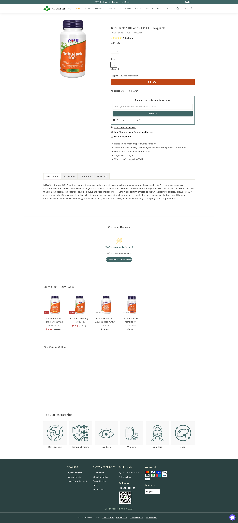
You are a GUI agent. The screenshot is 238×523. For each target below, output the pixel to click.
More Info (102, 176)
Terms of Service (136, 518)
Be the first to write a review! (119, 259)
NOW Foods (117, 32)
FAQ (95, 485)
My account (98, 489)
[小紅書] (133, 488)
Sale (78, 9)
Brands (128, 9)
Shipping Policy (100, 477)
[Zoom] (72, 48)
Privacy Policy (151, 518)
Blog (159, 9)
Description (52, 176)
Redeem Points (74, 477)
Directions (86, 176)
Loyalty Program (75, 472)
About (168, 9)
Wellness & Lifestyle (144, 9)
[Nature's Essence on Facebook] (124, 488)
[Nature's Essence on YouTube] (129, 488)
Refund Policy (99, 481)
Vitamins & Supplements (94, 9)
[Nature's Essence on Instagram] (120, 488)
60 (113, 64)
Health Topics (115, 9)
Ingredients (69, 176)
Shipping (114, 76)
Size (113, 59)
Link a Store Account (77, 481)
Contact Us (98, 472)
